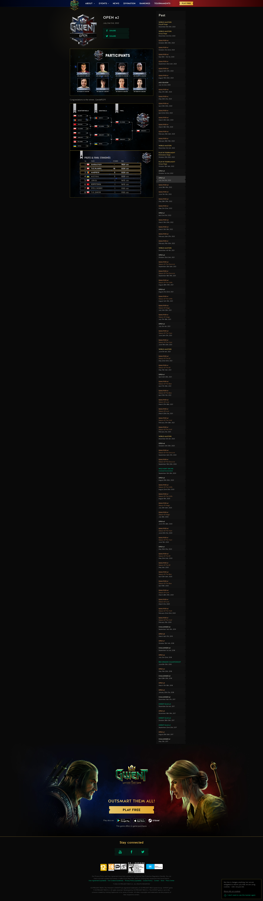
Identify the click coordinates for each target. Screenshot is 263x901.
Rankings (145, 4)
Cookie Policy (147, 880)
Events (103, 4)
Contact (156, 880)
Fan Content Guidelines (115, 880)
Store (162, 880)
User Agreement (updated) (97, 880)
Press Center (170, 880)
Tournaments (162, 4)
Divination (129, 4)
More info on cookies (232, 891)
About (89, 4)
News (116, 4)
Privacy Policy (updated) (133, 880)
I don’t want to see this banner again (241, 895)
